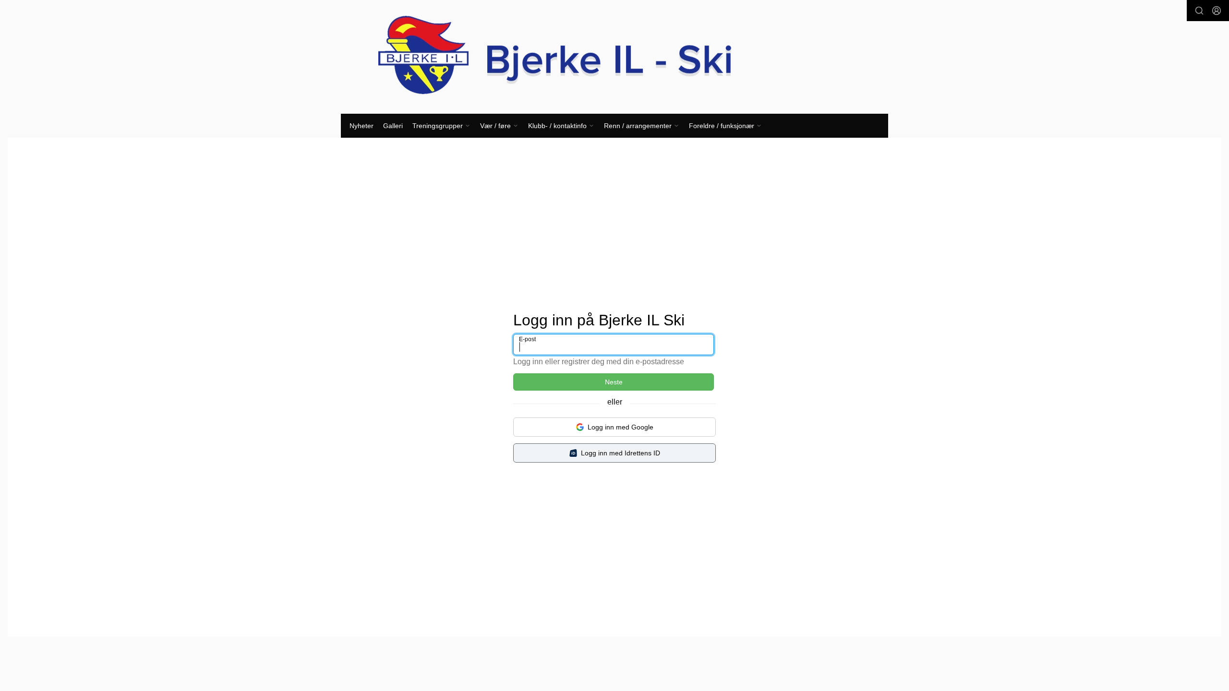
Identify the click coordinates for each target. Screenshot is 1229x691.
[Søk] (1199, 10)
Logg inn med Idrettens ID (620, 453)
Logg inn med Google (620, 427)
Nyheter (361, 126)
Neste (614, 382)
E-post (527, 339)
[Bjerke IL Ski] (614, 57)
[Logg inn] (1216, 10)
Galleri (393, 126)
